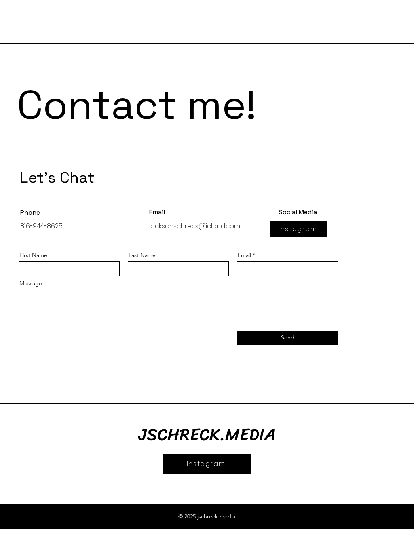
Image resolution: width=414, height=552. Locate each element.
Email (244, 255)
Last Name (142, 255)
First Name (33, 255)
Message (30, 283)
